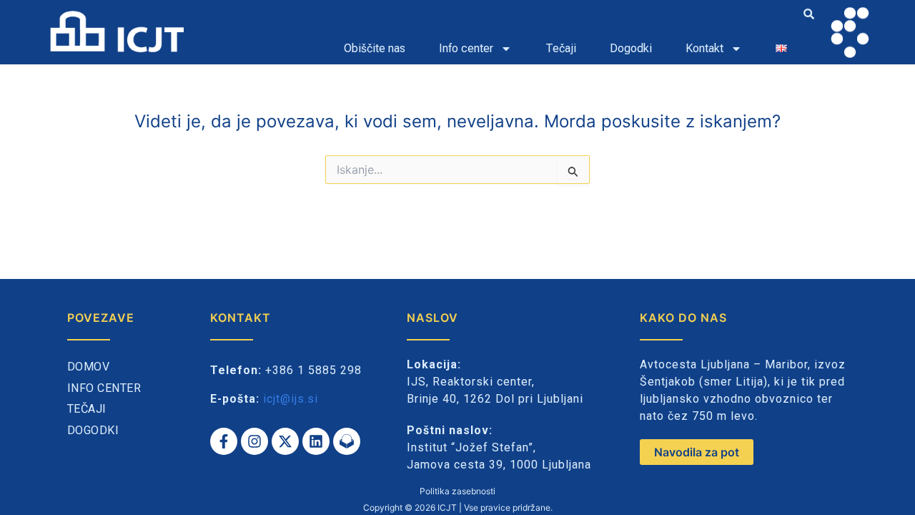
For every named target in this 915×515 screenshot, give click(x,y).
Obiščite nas (374, 48)
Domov (88, 366)
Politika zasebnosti (457, 491)
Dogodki (631, 48)
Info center (466, 48)
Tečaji (560, 48)
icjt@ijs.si (290, 399)
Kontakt (704, 48)
